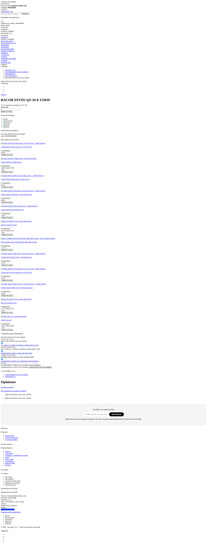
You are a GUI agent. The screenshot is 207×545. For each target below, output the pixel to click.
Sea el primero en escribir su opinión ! (14, 391)
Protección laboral (7, 41)
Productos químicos (7, 51)
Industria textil (6, 62)
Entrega (7, 451)
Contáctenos (9, 461)
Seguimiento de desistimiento (11, 512)
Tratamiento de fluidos (8, 59)
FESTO (3, 95)
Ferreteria (4, 60)
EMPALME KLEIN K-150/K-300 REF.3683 (16, 353)
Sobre (7, 457)
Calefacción (5, 55)
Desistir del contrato (7, 509)
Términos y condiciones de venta (16, 455)
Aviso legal (9, 453)
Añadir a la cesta (6, 111)
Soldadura (4, 53)
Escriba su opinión (7, 387)
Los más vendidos (11, 439)
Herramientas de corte (8, 43)
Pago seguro (9, 459)
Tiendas (7, 465)
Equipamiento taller (7, 49)
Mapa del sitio (10, 463)
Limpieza (4, 57)
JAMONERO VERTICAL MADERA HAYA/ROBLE (20, 361)
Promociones (9, 436)
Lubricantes (5, 47)
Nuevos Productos (11, 438)
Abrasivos (4, 37)
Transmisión (5, 45)
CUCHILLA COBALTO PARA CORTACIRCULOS (19, 345)
